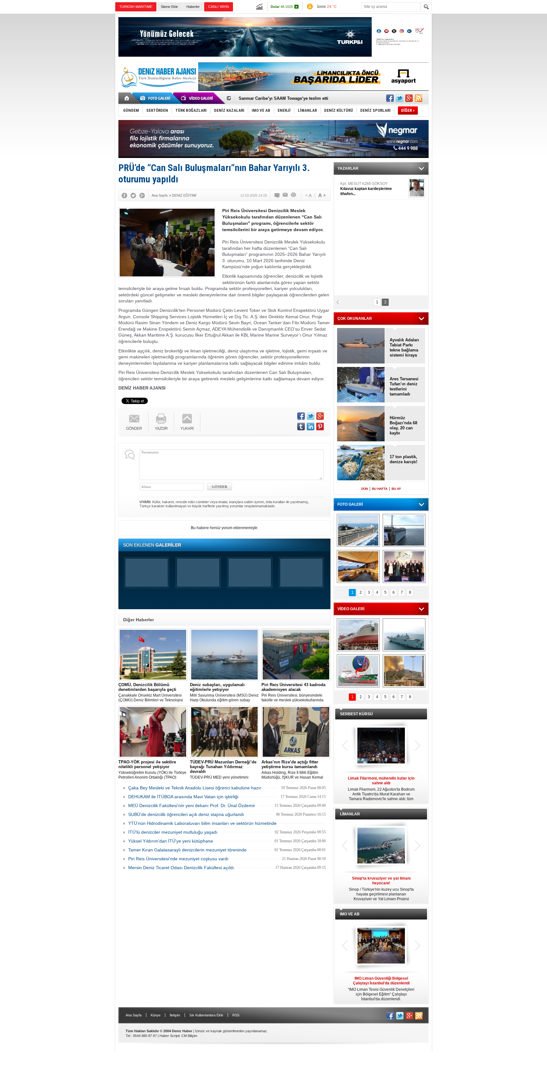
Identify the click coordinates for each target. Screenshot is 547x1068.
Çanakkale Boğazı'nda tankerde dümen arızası (284, 98)
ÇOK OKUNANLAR (354, 318)
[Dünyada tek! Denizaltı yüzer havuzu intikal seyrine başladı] (404, 530)
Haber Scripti (169, 1036)
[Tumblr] (301, 426)
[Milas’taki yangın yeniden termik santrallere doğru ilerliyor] (404, 670)
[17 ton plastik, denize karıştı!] (361, 463)
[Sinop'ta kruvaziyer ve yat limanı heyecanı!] (381, 846)
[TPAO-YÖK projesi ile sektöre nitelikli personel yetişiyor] (152, 732)
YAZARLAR (347, 168)
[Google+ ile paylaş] (409, 98)
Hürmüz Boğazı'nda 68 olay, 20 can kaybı (403, 425)
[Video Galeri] (197, 98)
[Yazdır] (294, 195)
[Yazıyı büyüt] (322, 195)
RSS (235, 1015)
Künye (155, 1015)
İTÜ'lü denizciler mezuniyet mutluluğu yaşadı (172, 832)
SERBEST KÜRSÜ (356, 714)
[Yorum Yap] (277, 195)
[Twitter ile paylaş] (399, 98)
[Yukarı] (187, 422)
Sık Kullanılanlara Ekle (206, 1015)
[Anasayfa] (127, 98)
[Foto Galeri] (156, 98)
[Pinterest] (320, 426)
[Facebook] (124, 195)
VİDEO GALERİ (350, 609)
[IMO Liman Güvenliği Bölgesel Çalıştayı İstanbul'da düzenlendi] (381, 946)
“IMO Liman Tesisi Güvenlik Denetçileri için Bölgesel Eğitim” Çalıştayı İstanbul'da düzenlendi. (381, 988)
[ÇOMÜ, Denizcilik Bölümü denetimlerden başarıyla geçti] (152, 655)
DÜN (364, 488)
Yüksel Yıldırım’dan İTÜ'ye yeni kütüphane (170, 841)
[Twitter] (133, 195)
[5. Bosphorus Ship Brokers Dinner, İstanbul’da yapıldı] (404, 566)
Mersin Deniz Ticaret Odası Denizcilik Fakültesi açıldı (181, 867)
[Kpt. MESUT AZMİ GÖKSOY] (416, 188)
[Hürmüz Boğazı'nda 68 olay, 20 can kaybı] (361, 424)
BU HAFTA (379, 488)
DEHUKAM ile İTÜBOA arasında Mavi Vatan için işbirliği (183, 796)
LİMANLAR (350, 814)
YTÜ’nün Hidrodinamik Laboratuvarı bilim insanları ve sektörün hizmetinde (202, 823)
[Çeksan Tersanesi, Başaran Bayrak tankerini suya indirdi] (358, 634)
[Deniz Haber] (158, 91)
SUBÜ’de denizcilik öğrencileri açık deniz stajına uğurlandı (186, 814)
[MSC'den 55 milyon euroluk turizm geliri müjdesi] (358, 566)
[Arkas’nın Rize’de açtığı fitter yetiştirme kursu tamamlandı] (295, 732)
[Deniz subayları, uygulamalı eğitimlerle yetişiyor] (224, 655)
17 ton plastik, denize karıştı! (403, 459)
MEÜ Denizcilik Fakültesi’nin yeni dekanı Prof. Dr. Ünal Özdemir (191, 805)
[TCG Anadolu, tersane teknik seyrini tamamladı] (404, 634)
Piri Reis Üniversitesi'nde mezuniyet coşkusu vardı (178, 858)
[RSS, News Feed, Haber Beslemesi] (418, 98)
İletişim (175, 1015)
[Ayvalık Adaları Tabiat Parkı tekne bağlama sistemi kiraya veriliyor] (361, 346)
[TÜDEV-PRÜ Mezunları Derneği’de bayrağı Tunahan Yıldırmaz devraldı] (224, 732)
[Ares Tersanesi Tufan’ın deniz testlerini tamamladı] (361, 385)
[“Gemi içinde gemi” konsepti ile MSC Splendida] (358, 530)
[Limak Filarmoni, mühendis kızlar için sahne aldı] (381, 746)
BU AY (396, 488)
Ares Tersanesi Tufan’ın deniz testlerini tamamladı (404, 386)
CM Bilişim (189, 1036)
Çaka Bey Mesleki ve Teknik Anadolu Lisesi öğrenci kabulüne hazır (194, 787)
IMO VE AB (350, 914)
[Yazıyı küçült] (308, 195)
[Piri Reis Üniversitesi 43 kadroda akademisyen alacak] (295, 655)
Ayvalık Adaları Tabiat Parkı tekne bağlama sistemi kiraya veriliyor (404, 348)
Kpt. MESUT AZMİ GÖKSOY (366, 188)
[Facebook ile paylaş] (390, 98)
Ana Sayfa (133, 1015)
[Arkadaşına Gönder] (285, 195)
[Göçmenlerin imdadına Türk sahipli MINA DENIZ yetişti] (358, 670)
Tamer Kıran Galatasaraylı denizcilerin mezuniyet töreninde (187, 849)
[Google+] (142, 195)
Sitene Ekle (169, 7)
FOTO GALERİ (350, 504)
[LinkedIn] (310, 426)
